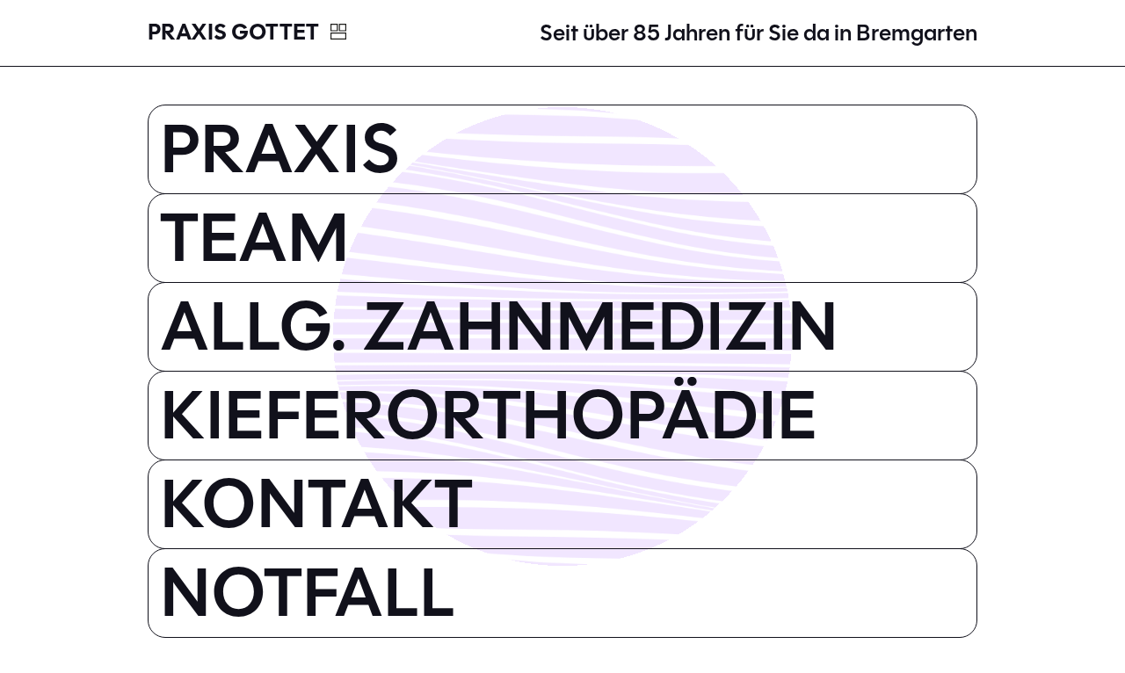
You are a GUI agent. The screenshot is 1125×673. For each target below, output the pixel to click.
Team (254, 238)
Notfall (307, 593)
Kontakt (316, 504)
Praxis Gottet (235, 33)
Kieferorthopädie (488, 415)
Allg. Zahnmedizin (499, 327)
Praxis (280, 149)
